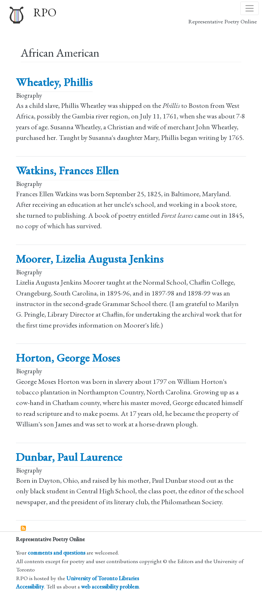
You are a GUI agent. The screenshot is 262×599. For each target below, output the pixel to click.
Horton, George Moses (68, 357)
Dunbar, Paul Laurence (69, 456)
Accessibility (30, 586)
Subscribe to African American (24, 528)
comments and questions (56, 552)
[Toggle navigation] (249, 8)
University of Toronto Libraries (102, 578)
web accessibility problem (110, 586)
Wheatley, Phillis (54, 81)
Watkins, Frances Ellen (67, 170)
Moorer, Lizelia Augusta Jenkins (90, 258)
